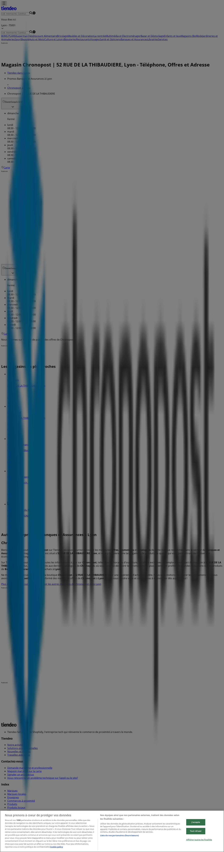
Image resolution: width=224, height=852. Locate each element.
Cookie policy (56, 846)
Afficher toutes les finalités (199, 839)
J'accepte (196, 822)
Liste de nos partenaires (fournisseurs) (119, 835)
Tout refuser (196, 831)
